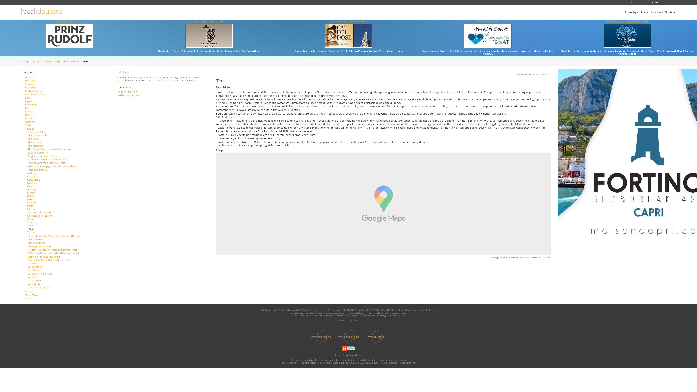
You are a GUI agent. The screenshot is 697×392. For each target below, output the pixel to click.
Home (36, 61)
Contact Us (352, 319)
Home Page (631, 12)
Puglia (28, 118)
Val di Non (33, 270)
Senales (31, 222)
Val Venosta (34, 284)
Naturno (31, 199)
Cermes (31, 176)
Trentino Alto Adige (51, 61)
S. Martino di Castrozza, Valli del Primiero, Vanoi (53, 253)
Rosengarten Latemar (39, 246)
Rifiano (31, 209)
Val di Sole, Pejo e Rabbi (40, 273)
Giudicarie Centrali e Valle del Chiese (47, 159)
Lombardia (31, 104)
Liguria (28, 101)
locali (41, 11)
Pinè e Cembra (35, 239)
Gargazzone (33, 179)
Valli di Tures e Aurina (39, 287)
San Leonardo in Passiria (40, 212)
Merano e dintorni (71, 61)
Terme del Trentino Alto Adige (44, 256)
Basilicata (30, 80)
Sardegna (30, 122)
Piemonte (30, 115)
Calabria (29, 84)
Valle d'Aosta (32, 295)
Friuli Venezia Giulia (35, 94)
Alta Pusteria (34, 142)
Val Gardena (34, 280)
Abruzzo (29, 77)
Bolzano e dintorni (38, 152)
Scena (30, 219)
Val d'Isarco (34, 277)
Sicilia (28, 125)
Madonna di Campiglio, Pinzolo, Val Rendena (52, 166)
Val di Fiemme (35, 267)
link (413, 362)
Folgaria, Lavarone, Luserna (42, 156)
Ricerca (644, 12)
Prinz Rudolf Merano (69, 21)
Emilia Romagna (33, 91)
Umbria (29, 291)
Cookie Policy (355, 355)
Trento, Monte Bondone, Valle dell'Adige (49, 260)
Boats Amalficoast (488, 21)
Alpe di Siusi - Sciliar (38, 135)
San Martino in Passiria (39, 215)
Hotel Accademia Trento (209, 21)
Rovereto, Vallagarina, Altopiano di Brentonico (52, 249)
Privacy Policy (341, 355)
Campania (30, 87)
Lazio (28, 98)
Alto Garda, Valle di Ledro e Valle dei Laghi (50, 149)
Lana (29, 186)
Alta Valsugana (36, 145)
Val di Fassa (34, 263)
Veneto (29, 298)
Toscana (29, 128)
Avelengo (32, 173)
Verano (31, 232)
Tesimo (31, 225)
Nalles (30, 196)
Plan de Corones (36, 243)
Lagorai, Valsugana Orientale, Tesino (47, 163)
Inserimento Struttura (663, 12)
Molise (28, 111)
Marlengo (32, 189)
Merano (31, 192)
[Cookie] (693, 388)
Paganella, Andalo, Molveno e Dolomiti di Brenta (54, 236)
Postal (30, 206)
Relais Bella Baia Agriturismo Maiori (627, 21)
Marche (29, 108)
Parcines (31, 202)
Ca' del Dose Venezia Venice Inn (348, 21)
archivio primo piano (129, 95)
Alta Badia (33, 139)
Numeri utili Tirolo (127, 91)
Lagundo (32, 183)
